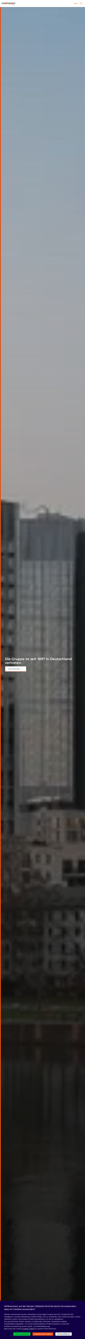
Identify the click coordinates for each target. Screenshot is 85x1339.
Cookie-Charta (28, 1329)
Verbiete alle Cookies (43, 1334)
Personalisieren (63, 1334)
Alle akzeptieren (22, 1334)
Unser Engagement (15, 667)
